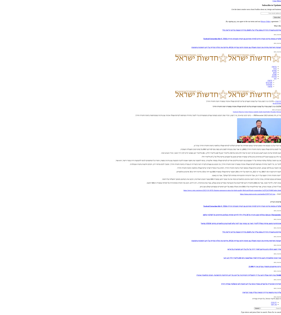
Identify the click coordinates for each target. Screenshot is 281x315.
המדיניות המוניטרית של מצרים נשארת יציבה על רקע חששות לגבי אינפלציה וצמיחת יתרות (251, 284)
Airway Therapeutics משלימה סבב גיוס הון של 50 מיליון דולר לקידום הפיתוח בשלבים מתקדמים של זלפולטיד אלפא (242, 215)
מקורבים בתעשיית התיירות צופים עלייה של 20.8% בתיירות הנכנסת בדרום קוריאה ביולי (251, 30)
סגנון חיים (269, 82)
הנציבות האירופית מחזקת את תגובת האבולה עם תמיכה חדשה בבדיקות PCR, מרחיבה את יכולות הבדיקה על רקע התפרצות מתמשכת (236, 47)
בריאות (274, 67)
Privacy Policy (266, 21)
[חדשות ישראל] (228, 63)
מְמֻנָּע (275, 72)
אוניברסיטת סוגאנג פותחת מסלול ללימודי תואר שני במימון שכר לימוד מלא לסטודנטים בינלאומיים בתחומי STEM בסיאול (241, 223)
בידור (275, 69)
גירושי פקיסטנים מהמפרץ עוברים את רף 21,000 (265, 266)
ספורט (274, 74)
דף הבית (278, 101)
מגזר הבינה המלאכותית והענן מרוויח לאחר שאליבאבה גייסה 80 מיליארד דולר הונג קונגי (252, 258)
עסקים (274, 71)
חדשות (270, 80)
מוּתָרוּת (274, 76)
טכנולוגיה (269, 84)
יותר (275, 78)
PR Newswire (277, 103)
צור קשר (274, 304)
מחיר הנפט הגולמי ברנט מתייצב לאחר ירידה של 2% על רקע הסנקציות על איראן (254, 249)
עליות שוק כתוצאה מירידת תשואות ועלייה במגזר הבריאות (261, 292)
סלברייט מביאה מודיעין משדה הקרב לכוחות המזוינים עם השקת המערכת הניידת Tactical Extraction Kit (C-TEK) (242, 39)
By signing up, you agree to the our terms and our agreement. (252, 21)
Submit (257, 308)
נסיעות (270, 86)
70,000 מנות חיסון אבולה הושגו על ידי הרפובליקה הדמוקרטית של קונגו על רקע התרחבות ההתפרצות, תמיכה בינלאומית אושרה (238, 275)
